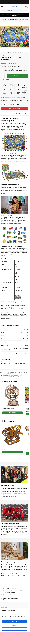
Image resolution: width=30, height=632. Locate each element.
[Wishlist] (22, 386)
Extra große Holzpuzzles (12, 375)
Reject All (14, 629)
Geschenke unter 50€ (22, 375)
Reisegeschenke (15, 376)
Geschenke (14, 372)
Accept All (14, 621)
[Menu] (3, 7)
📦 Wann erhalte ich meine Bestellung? (11, 100)
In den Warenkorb (17, 76)
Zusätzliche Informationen (22, 113)
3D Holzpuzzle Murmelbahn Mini (9, 447)
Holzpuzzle (7, 19)
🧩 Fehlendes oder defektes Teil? (10, 104)
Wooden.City (14, 6)
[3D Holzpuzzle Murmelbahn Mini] (12, 435)
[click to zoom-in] (15, 37)
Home (2, 19)
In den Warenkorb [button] (12, 412)
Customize (14, 625)
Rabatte (10, 376)
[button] (26, 7)
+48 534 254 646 (9, 1)
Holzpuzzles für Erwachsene (15, 373)
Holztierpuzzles (13, 19)
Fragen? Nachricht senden (14, 108)
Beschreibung (12, 113)
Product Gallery (4, 113)
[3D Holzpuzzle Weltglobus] (12, 395)
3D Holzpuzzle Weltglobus (8, 408)
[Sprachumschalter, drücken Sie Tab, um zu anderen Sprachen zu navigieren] (26, 2)
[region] (14, 620)
